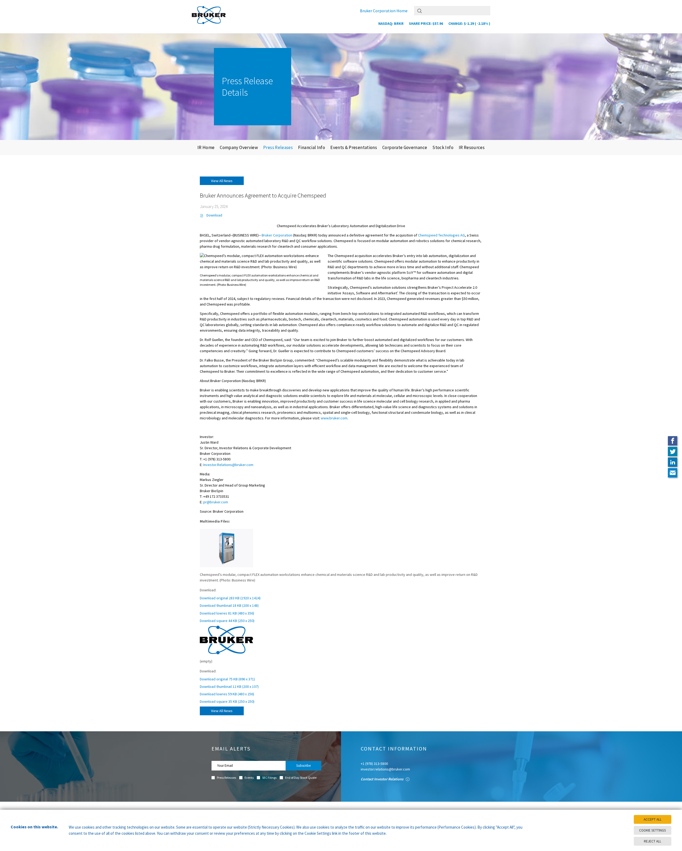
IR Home (206, 147)
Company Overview (239, 147)
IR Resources (472, 147)
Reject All (652, 841)
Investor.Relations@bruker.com (228, 464)
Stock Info (442, 147)
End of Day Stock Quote (300, 777)
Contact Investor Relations (382, 779)
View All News (222, 180)
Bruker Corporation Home (384, 10)
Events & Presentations (353, 147)
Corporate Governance (404, 147)
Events (249, 777)
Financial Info (311, 147)
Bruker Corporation (277, 235)
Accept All (652, 819)
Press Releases (278, 147)
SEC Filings (269, 777)
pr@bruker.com (215, 502)
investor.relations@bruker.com (385, 769)
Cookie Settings (652, 830)
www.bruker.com (334, 418)
